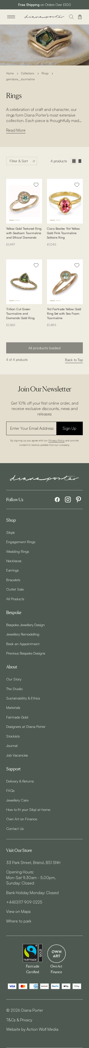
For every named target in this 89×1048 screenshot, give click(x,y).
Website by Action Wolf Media (32, 1029)
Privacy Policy (56, 440)
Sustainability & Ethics (23, 698)
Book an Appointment (23, 643)
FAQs (10, 790)
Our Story (13, 679)
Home (10, 73)
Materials (13, 707)
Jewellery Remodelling (22, 634)
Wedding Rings (17, 551)
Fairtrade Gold (17, 717)
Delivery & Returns (20, 781)
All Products (15, 598)
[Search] (71, 17)
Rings (45, 73)
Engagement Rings (20, 541)
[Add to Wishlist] (36, 185)
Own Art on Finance (21, 819)
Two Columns (74, 161)
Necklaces (14, 560)
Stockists (13, 736)
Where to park (18, 921)
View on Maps (18, 911)
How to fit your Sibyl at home (28, 809)
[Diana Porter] (44, 17)
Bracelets (13, 579)
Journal (12, 745)
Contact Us (15, 828)
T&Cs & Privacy (19, 1019)
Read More (15, 130)
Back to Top (74, 359)
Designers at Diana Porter (25, 726)
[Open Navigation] (11, 17)
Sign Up (69, 428)
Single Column (80, 161)
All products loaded (44, 348)
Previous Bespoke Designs (25, 653)
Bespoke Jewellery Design (25, 624)
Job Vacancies (17, 755)
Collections (27, 73)
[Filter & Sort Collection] (21, 161)
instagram (68, 499)
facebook (57, 499)
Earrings (12, 570)
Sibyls (10, 532)
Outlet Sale (15, 589)
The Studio (14, 688)
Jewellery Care (17, 800)
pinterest (78, 499)
